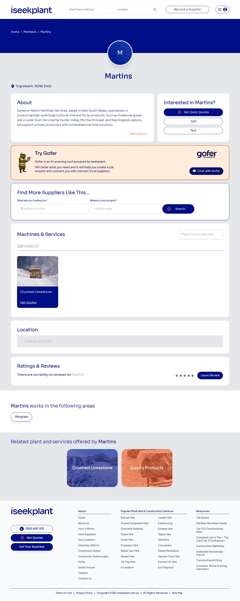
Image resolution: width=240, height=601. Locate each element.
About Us (83, 523)
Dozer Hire (127, 539)
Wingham (21, 417)
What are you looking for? (32, 200)
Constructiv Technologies (93, 556)
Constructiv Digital (89, 550)
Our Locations (86, 539)
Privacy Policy (84, 593)
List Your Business (31, 547)
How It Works (86, 528)
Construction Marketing (210, 546)
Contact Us (85, 578)
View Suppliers (87, 534)
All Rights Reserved (155, 593)
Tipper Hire (164, 534)
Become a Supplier (187, 9)
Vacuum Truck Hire (169, 556)
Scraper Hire (165, 528)
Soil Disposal (165, 567)
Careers (83, 573)
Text (193, 130)
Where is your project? (103, 200)
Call (193, 121)
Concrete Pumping (132, 528)
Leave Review (210, 375)
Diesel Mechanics (168, 550)
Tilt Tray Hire (128, 561)
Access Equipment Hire (134, 523)
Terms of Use (64, 593)
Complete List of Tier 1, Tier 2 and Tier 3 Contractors (212, 539)
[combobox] (52, 209)
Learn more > (138, 134)
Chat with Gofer (208, 171)
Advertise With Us (88, 545)
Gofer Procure (86, 567)
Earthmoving (165, 523)
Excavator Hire (129, 545)
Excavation (127, 567)
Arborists (163, 539)
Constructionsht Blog (209, 560)
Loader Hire (165, 517)
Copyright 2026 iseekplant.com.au (118, 593)
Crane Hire (127, 534)
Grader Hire (127, 556)
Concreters (165, 545)
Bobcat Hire (128, 517)
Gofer (81, 561)
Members (29, 32)
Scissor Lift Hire (167, 561)
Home (15, 32)
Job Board (202, 517)
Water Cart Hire (130, 550)
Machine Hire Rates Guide (211, 523)
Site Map (177, 593)
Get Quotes (28, 302)
